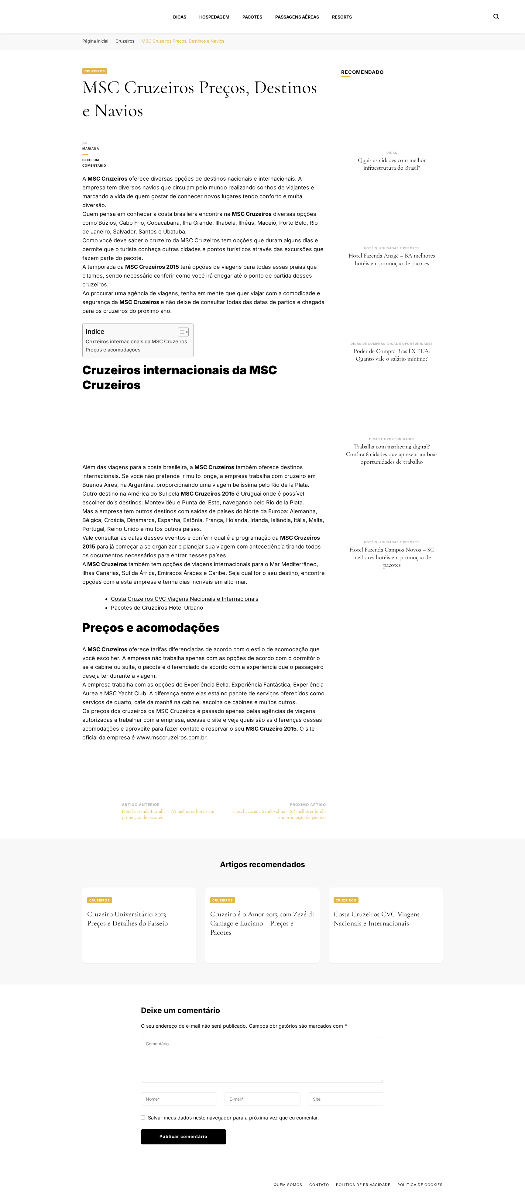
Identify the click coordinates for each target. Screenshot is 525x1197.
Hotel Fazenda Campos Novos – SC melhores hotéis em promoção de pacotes (391, 557)
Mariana (90, 148)
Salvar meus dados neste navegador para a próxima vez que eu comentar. (233, 1118)
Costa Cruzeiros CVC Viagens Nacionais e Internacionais (185, 599)
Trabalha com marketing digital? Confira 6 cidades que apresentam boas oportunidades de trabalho (391, 454)
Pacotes (252, 16)
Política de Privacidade (363, 1184)
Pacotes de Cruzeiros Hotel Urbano (157, 607)
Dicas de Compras (368, 343)
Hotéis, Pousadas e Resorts (392, 248)
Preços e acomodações (113, 350)
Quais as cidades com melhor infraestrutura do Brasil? (392, 164)
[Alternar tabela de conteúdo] (180, 332)
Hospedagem (214, 16)
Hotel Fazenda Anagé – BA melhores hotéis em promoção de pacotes (391, 259)
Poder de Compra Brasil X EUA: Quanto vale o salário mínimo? (392, 355)
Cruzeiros (94, 71)
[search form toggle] (496, 16)
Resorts (342, 16)
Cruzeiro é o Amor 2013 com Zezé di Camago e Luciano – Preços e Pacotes (262, 923)
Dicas (179, 16)
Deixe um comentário (102, 163)
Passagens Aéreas (297, 16)
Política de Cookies (420, 1184)
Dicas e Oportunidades (410, 343)
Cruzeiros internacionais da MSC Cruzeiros (136, 341)
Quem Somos (288, 1184)
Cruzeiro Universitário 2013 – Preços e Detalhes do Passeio (129, 919)
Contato (319, 1184)
